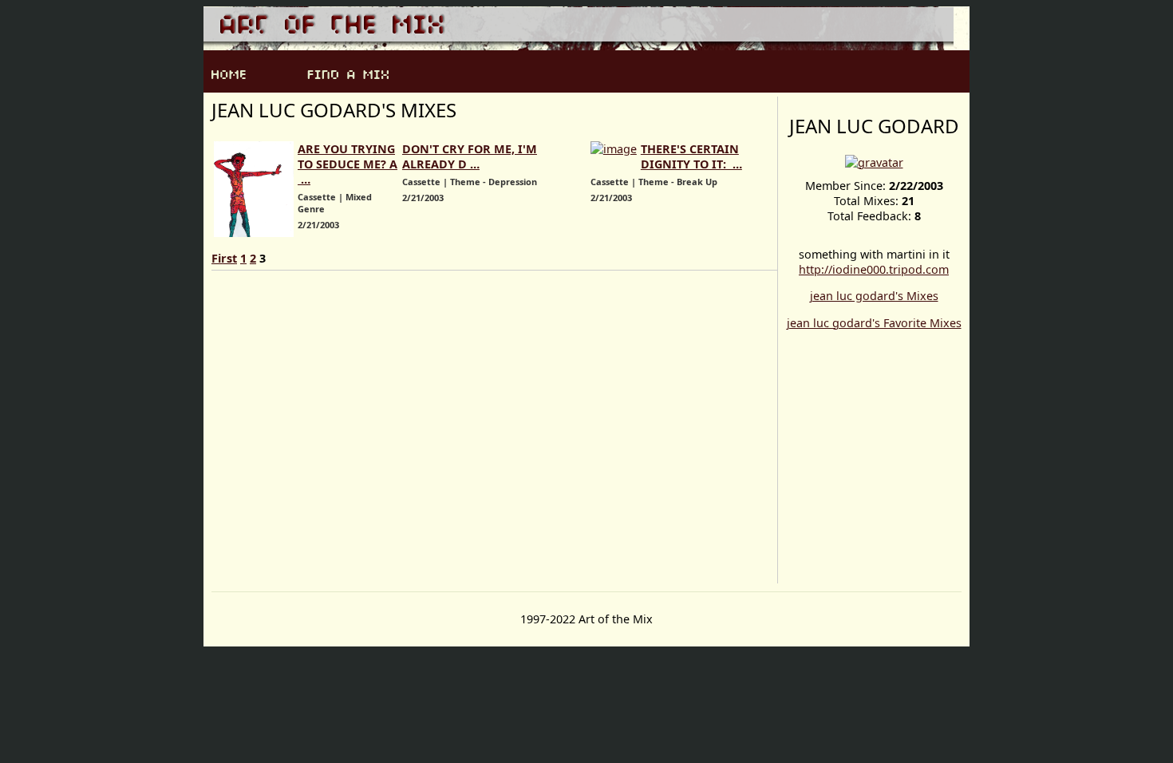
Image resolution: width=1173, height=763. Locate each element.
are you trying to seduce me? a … (347, 164)
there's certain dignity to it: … (691, 156)
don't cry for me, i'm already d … (469, 156)
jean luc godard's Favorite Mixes (874, 322)
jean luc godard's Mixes (874, 295)
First (224, 258)
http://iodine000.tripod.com (874, 269)
